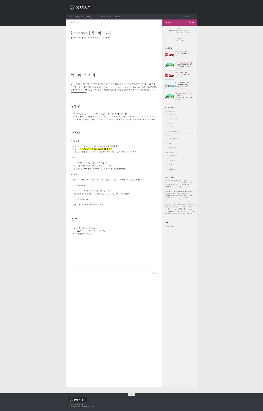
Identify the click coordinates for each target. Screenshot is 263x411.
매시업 (192, 204)
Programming (106, 17)
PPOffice (91, 407)
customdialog (168, 193)
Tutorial (184, 184)
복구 (174, 206)
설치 (169, 209)
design (174, 193)
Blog (89, 17)
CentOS (172, 180)
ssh (174, 202)
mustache (182, 197)
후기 (166, 215)
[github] (189, 23)
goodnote (191, 195)
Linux (170, 143)
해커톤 (188, 213)
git (187, 195)
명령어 (166, 206)
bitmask (173, 189)
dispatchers (184, 193)
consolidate (189, 189)
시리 (108, 38)
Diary (185, 51)
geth (184, 195)
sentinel (170, 202)
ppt (173, 200)
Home (71, 17)
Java (170, 165)
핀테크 (184, 213)
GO (179, 182)
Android (189, 62)
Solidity (174, 184)
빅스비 (105, 38)
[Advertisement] (114, 53)
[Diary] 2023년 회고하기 (182, 53)
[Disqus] (114, 306)
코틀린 (187, 211)
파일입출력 (180, 213)
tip (179, 202)
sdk (166, 202)
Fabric (176, 182)
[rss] (193, 23)
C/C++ (170, 160)
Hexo (170, 127)
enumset (167, 195)
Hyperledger (186, 182)
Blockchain (172, 139)
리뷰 (188, 204)
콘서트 (190, 211)
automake (167, 189)
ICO (166, 184)
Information (184, 83)
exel (171, 195)
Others (75, 22)
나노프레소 (183, 204)
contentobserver (169, 191)
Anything (79, 17)
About (117, 17)
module (177, 197)
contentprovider (178, 191)
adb (188, 184)
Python (170, 184)
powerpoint (168, 200)
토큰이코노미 (171, 213)
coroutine (190, 191)
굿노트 (178, 204)
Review (171, 119)
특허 (176, 213)
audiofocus (180, 187)
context (185, 191)
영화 (185, 209)
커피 (181, 211)
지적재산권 (175, 211)
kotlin (170, 198)
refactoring (185, 200)
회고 (191, 213)
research (98, 38)
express (175, 195)
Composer (179, 180)
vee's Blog (170, 226)
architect (174, 187)
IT (95, 17)
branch (177, 189)
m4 (173, 197)
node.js (187, 197)
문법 (170, 206)
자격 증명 (170, 211)
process (176, 200)
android (168, 187)
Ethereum (169, 182)
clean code (182, 189)
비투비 (188, 206)
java (166, 197)
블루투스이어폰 (182, 206)
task (176, 202)
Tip (179, 184)
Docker (185, 180)
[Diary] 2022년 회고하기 (182, 74)
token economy (185, 202)
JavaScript (172, 169)
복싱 (177, 206)
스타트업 (174, 209)
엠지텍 (180, 209)
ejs (188, 193)
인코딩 (188, 209)
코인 (184, 211)
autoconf (186, 187)
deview (178, 193)
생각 (166, 209)
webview (167, 204)
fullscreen (180, 195)
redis (180, 200)
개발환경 (173, 204)
